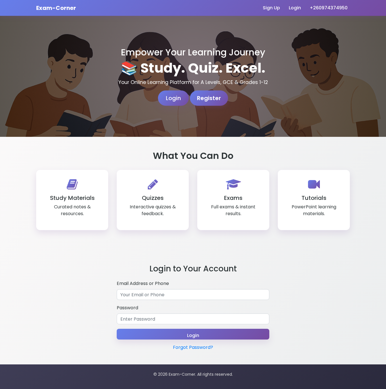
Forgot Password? (193, 347)
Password (127, 307)
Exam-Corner (56, 8)
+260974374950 (329, 8)
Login (295, 8)
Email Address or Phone (143, 283)
